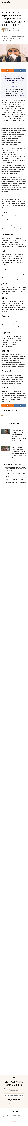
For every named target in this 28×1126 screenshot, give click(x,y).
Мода (3, 7)
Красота (9, 7)
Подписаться (14, 1100)
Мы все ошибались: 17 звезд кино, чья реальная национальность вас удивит (15, 474)
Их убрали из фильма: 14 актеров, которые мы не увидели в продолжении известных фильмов (15, 480)
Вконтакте (14, 1121)
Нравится (14, 86)
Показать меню (25, 2)
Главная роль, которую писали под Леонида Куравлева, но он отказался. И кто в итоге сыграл (19, 435)
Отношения (18, 7)
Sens (22, 95)
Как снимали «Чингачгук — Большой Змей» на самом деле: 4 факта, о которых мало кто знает (19, 452)
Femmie (18, 1111)
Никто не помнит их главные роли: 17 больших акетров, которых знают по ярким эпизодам (15, 468)
